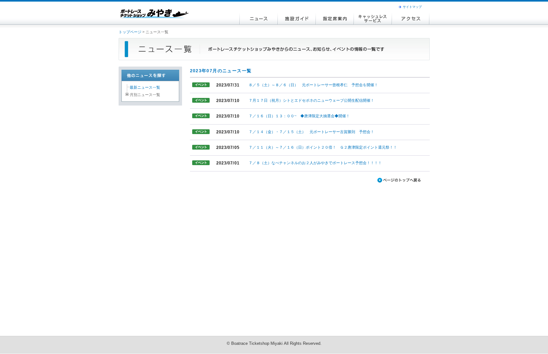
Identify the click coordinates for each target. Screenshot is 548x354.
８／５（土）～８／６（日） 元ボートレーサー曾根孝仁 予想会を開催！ (313, 85)
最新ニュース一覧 (145, 87)
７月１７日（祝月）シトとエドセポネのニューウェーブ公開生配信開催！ (311, 100)
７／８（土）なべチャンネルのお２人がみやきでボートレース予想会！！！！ (315, 163)
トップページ (130, 32)
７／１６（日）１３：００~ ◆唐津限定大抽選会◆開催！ (299, 116)
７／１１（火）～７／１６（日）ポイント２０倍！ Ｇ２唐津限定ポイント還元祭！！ (323, 147)
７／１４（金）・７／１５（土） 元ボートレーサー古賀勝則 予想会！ (311, 132)
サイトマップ (412, 7)
